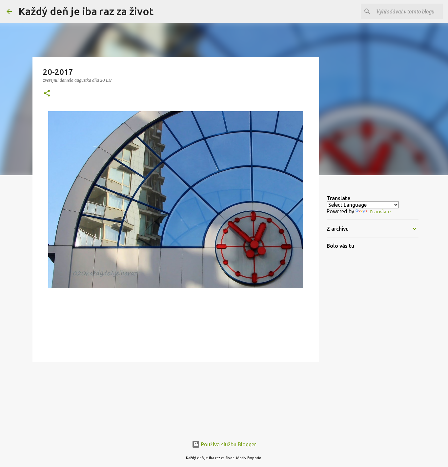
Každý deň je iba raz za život (85, 11)
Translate (380, 212)
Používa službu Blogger (228, 444)
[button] (47, 93)
